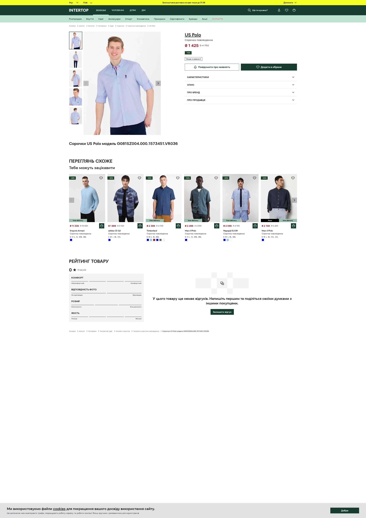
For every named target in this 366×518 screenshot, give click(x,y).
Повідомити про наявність (214, 67)
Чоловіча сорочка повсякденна (146, 331)
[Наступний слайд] (158, 83)
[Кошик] (294, 10)
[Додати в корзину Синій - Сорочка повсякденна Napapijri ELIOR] (255, 225)
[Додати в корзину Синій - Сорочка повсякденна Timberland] (178, 225)
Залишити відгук (222, 312)
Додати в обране (271, 67)
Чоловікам (102, 26)
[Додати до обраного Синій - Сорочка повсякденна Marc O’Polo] (216, 178)
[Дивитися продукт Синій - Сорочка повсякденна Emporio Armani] (87, 198)
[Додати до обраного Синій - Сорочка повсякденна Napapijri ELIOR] (254, 178)
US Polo (152, 26)
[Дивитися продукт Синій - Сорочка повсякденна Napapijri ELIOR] (240, 198)
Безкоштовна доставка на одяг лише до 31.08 (184, 3)
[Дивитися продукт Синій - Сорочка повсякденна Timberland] (164, 198)
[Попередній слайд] (86, 83)
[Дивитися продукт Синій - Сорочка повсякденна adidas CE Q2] (125, 198)
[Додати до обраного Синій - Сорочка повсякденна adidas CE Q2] (139, 178)
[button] (86, 83)
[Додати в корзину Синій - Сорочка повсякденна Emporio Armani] (101, 225)
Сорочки (120, 26)
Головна (72, 26)
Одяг (112, 26)
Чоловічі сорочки (123, 331)
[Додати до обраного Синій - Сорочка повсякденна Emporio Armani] (101, 178)
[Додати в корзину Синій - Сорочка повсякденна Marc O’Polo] (216, 225)
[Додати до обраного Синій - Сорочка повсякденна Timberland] (178, 178)
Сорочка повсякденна (136, 26)
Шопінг (82, 26)
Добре (344, 510)
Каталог (91, 26)
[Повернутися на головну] (78, 10)
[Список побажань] (286, 10)
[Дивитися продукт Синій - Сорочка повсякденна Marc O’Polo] (202, 198)
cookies (59, 509)
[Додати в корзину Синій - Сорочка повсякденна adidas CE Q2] (140, 225)
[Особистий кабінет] (279, 10)
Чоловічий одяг (106, 331)
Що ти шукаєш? (260, 10)
